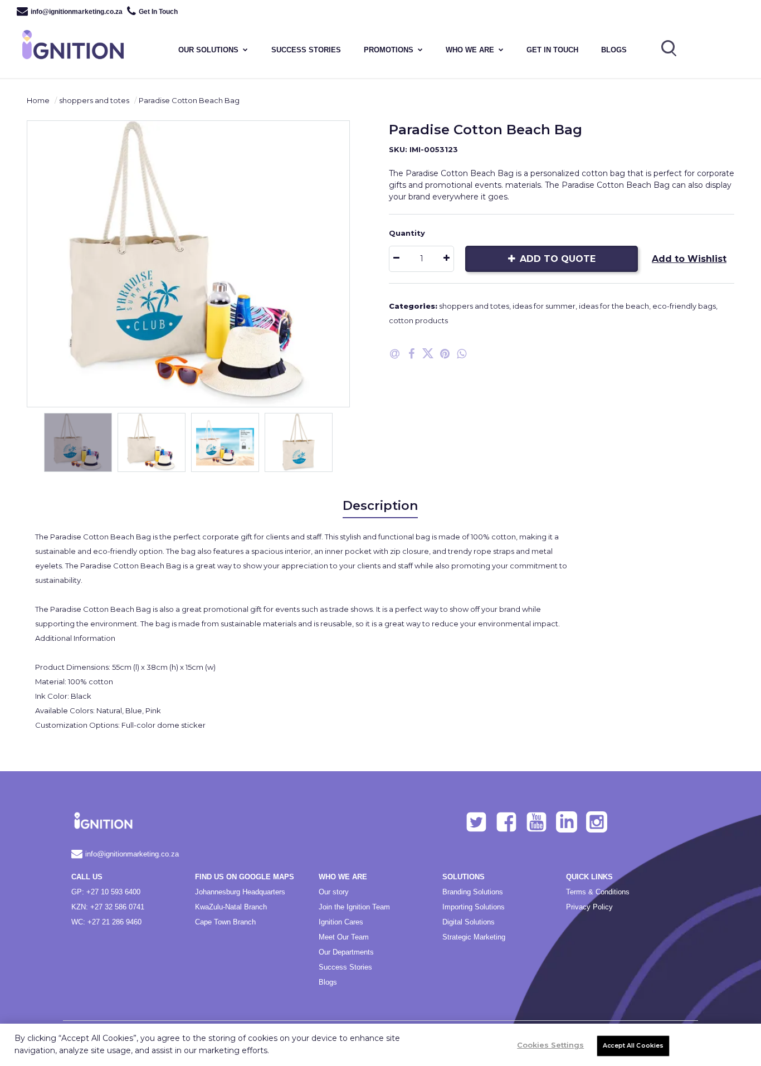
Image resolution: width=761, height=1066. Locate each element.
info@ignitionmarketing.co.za (77, 12)
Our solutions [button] (208, 50)
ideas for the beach (614, 305)
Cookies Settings (550, 1044)
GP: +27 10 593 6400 (105, 892)
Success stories (306, 50)
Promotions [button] (388, 50)
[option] (188, 264)
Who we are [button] (470, 50)
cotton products (418, 320)
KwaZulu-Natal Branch (231, 907)
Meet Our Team (344, 937)
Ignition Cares (341, 922)
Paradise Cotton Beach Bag (189, 100)
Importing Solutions (473, 907)
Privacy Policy (589, 907)
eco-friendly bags (684, 305)
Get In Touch (158, 12)
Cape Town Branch (225, 922)
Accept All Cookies (633, 1045)
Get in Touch (552, 50)
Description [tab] (380, 505)
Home (38, 100)
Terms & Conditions (598, 892)
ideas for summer (544, 305)
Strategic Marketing (473, 937)
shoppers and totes (94, 100)
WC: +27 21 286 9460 (106, 922)
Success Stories (345, 967)
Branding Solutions (472, 892)
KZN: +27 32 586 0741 (107, 907)
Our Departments (346, 952)
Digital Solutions (468, 922)
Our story (334, 892)
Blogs (614, 50)
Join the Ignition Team (354, 907)
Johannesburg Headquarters (240, 892)
